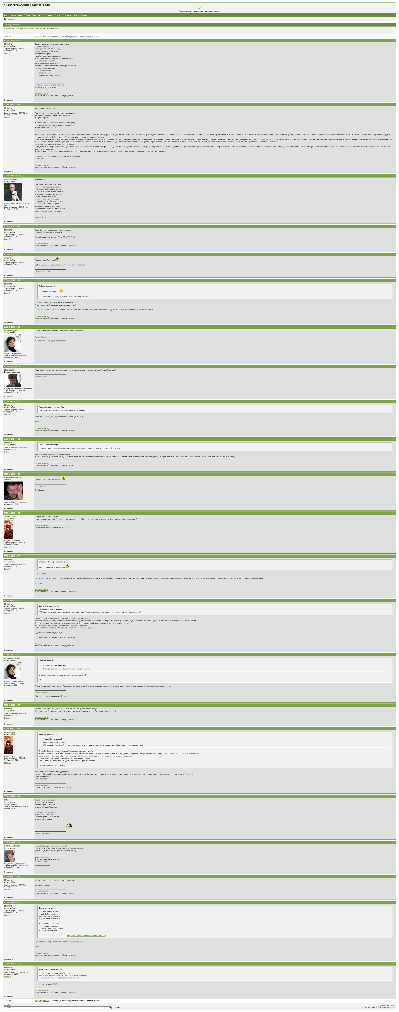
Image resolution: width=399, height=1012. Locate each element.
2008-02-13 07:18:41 (12, 327)
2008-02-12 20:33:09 (12, 40)
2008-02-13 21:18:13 (12, 728)
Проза (28, 28)
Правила (49, 15)
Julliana (7, 258)
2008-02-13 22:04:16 (12, 796)
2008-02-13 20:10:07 (12, 600)
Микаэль (8, 44)
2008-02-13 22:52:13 (12, 876)
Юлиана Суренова (42, 271)
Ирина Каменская (12, 846)
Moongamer (9, 370)
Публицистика (37, 28)
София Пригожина (42, 833)
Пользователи (37, 15)
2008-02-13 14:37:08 (12, 401)
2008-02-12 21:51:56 (12, 254)
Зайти (76, 15)
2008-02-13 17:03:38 (12, 474)
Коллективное (19, 28)
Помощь (84, 15)
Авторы (55, 28)
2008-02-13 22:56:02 (12, 964)
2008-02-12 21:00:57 (12, 176)
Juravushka (9, 517)
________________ (42, 865)
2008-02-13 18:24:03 (12, 513)
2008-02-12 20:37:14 (12, 104)
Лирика (46, 37)
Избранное (8, 28)
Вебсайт (7, 53)
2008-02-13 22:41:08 (12, 842)
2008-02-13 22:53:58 (12, 902)
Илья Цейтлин (10, 179)
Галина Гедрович (12, 331)
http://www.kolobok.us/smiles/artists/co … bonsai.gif (86, 936)
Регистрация (67, 15)
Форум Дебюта (24, 15)
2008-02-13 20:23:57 (12, 705)
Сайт (6, 15)
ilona (6, 800)
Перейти (7, 1005)
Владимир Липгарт (13, 478)
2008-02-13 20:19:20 (12, 655)
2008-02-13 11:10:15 (12, 366)
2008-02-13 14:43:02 (12, 439)
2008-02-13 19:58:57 (12, 556)
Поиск (57, 15)
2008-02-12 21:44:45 (12, 226)
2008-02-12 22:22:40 (12, 280)
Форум (13, 15)
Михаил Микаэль (41, 94)
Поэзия (47, 28)
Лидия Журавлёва (42, 525)
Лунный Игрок (40, 376)
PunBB (392, 1005)
